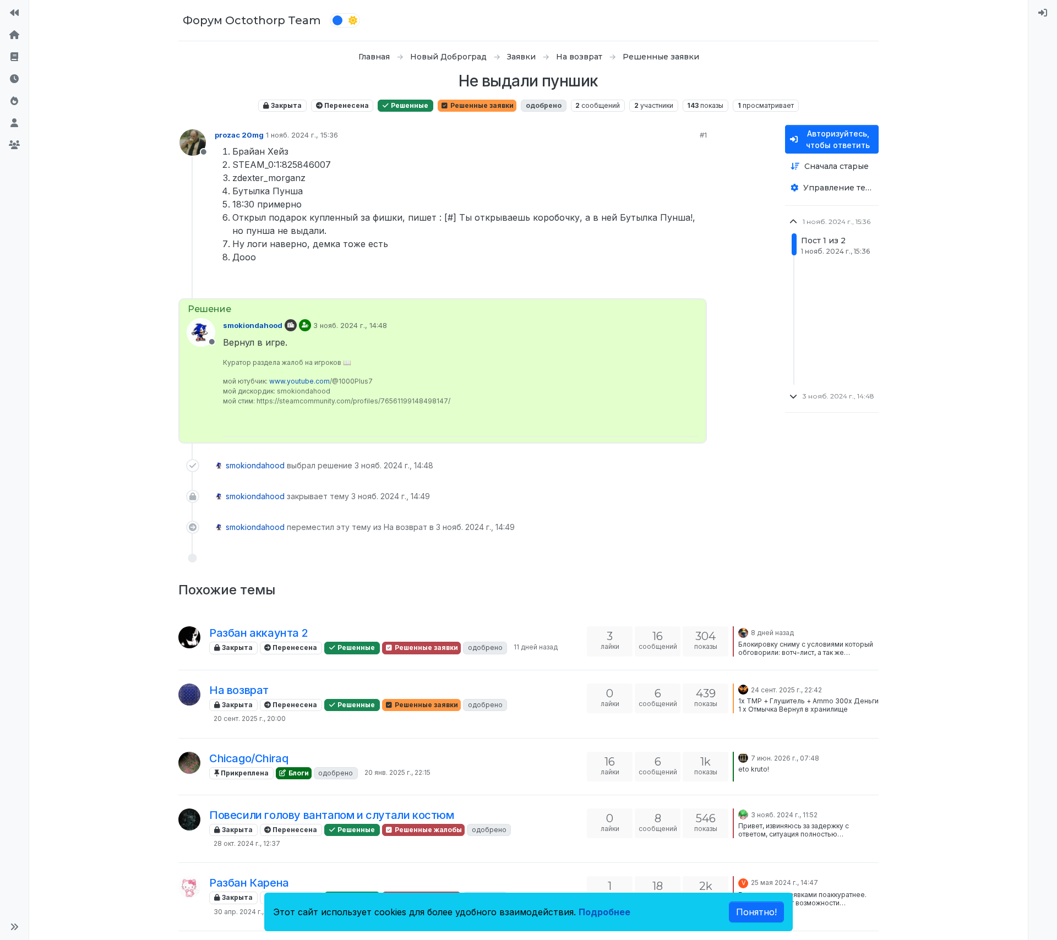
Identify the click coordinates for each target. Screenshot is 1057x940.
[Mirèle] (189, 819)
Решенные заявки (481, 105)
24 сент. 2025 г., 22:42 (786, 690)
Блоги (298, 773)
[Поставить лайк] (658, 285)
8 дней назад (772, 633)
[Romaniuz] (189, 637)
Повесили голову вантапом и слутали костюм (331, 815)
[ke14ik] (743, 631)
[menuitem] (1043, 13)
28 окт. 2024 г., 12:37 (247, 843)
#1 (703, 134)
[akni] (189, 695)
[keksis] (743, 813)
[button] (14, 927)
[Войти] (1043, 13)
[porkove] (189, 763)
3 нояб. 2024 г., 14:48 (350, 325)
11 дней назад (536, 647)
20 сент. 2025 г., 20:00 (250, 718)
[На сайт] (14, 13)
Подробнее (604, 911)
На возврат (239, 690)
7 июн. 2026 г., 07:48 (785, 758)
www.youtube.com (299, 381)
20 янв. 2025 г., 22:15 (397, 772)
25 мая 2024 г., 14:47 (784, 882)
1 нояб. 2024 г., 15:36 (302, 134)
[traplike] (743, 757)
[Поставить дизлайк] (697, 285)
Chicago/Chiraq (248, 758)
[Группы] (14, 145)
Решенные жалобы (427, 830)
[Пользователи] (14, 123)
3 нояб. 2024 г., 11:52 (784, 815)
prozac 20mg (239, 134)
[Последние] (14, 79)
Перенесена (346, 105)
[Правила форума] (14, 57)
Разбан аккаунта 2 (258, 633)
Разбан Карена (249, 882)
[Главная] (14, 35)
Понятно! (756, 911)
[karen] (189, 887)
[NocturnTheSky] (743, 689)
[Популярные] (14, 101)
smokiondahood (252, 325)
